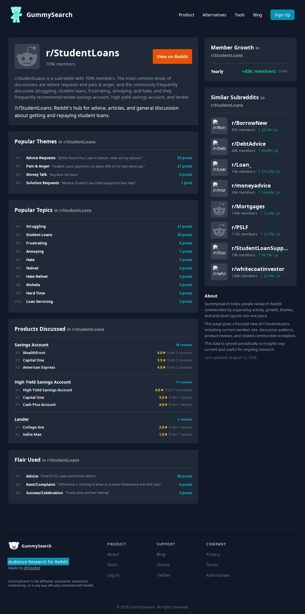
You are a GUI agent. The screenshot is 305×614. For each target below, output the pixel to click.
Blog (257, 15)
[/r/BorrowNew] (219, 125)
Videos (163, 565)
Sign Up (282, 15)
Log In (113, 575)
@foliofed (32, 567)
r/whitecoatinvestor (258, 268)
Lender (22, 419)
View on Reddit (172, 56)
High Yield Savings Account (43, 382)
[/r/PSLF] (219, 230)
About (113, 554)
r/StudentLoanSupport (262, 248)
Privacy (213, 554)
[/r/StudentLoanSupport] (219, 251)
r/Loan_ (241, 164)
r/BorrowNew (249, 122)
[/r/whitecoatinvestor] (219, 271)
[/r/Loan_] (219, 167)
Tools (240, 15)
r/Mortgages (248, 206)
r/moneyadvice (251, 185)
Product (186, 15)
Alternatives (214, 15)
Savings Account (32, 345)
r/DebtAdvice (249, 143)
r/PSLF (240, 227)
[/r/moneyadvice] (219, 188)
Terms (212, 565)
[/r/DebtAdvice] (219, 146)
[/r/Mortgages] (219, 209)
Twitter (164, 575)
